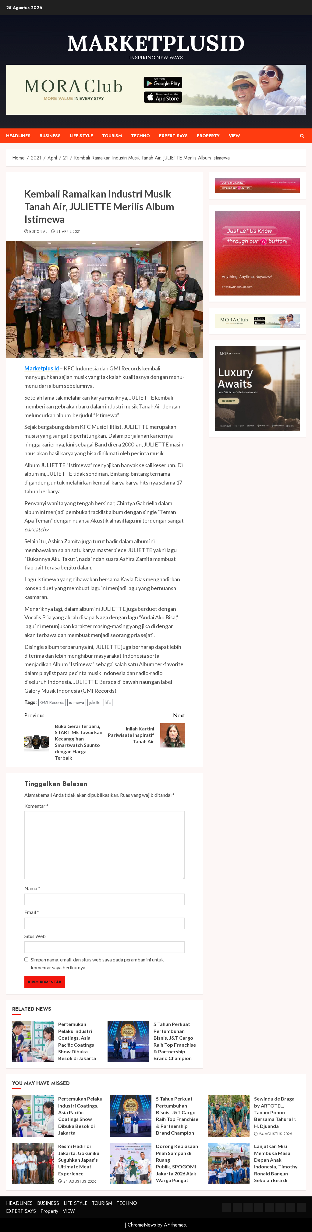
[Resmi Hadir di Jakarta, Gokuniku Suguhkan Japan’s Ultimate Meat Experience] (33, 1163)
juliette (94, 702)
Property (208, 136)
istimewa (76, 702)
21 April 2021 (68, 231)
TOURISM (112, 136)
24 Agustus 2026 (275, 1134)
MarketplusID (156, 43)
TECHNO (140, 136)
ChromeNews (142, 1224)
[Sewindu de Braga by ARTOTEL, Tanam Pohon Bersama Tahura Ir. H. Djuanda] (229, 1116)
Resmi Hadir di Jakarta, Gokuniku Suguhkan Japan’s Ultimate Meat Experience (78, 1159)
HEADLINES (18, 136)
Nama (32, 888)
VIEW (234, 136)
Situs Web (35, 936)
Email (31, 912)
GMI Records (52, 702)
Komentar (36, 806)
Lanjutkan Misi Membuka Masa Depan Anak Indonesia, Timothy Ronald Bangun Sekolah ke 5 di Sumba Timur (276, 1166)
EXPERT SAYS (173, 136)
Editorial (38, 231)
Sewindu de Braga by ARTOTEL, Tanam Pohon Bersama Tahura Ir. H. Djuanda (275, 1112)
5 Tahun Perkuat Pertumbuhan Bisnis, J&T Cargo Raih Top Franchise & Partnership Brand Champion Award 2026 (175, 1044)
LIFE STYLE (81, 136)
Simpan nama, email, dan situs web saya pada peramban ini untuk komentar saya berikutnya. (97, 963)
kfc (108, 702)
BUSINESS (50, 136)
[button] (302, 136)
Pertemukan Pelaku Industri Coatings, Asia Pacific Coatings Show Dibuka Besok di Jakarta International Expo (79, 1044)
